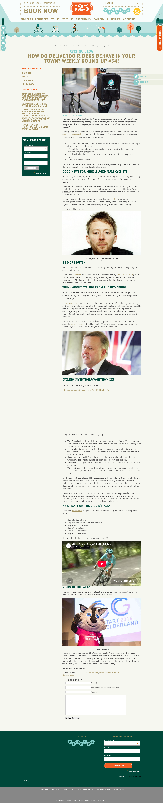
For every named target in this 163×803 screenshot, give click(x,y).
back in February (78, 324)
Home (25, 3)
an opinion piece (72, 303)
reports (78, 274)
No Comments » (69, 675)
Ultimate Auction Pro (134, 776)
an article (113, 199)
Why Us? (67, 19)
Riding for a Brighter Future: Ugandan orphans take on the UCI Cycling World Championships (36, 97)
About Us (129, 19)
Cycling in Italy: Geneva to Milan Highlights (35, 120)
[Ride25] (81, 14)
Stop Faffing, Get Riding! (35, 105)
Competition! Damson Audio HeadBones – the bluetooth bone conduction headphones (35, 113)
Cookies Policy (103, 790)
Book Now (41, 11)
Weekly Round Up (112, 673)
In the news (28, 84)
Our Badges (36, 3)
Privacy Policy (118, 790)
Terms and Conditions (85, 790)
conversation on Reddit (72, 134)
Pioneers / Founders (34, 19)
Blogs (101, 673)
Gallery (98, 19)
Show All (26, 73)
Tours (55, 19)
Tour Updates (29, 80)
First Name (27, 152)
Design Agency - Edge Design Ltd (96, 800)
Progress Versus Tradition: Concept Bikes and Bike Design (35, 127)
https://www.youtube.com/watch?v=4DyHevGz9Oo (85, 390)
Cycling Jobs (56, 790)
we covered (77, 510)
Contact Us (49, 3)
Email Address (35, 145)
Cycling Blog (93, 673)
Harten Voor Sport (125, 274)
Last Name (27, 160)
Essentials (83, 19)
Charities (113, 19)
